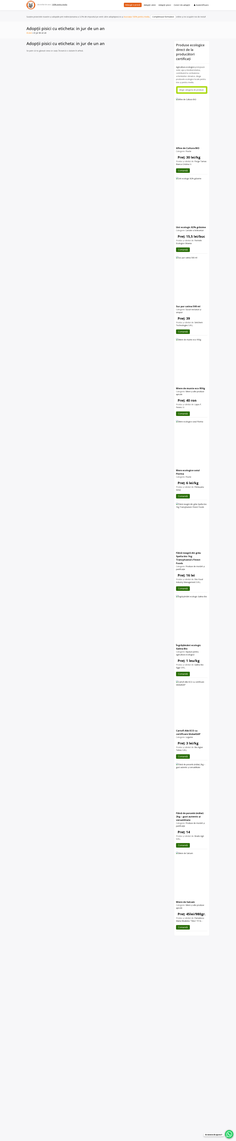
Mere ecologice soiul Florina (188, 472)
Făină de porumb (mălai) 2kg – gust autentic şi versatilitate (189, 817)
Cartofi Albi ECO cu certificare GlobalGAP (188, 732)
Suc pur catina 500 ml (188, 306)
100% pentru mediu (59, 4)
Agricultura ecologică (185, 67)
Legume (189, 737)
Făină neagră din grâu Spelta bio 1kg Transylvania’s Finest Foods (188, 558)
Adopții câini (150, 5)
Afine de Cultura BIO (187, 148)
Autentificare (202, 5)
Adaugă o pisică (132, 5)
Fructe (188, 151)
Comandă (183, 170)
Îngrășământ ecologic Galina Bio (188, 647)
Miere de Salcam (185, 901)
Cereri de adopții (182, 5)
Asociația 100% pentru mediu (137, 16)
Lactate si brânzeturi (195, 230)
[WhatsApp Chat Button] (229, 1134)
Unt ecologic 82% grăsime (191, 227)
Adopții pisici (165, 5)
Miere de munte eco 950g (190, 388)
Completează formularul (163, 16)
